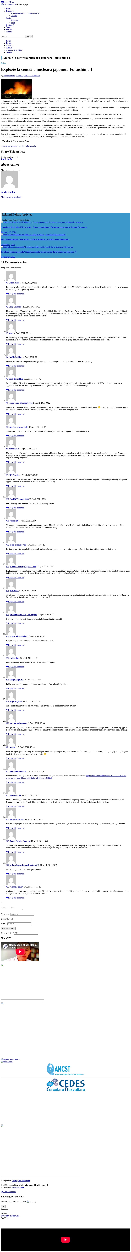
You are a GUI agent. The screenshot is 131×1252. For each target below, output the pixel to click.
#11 (7, 521)
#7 (7, 427)
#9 (7, 475)
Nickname (5, 914)
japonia (33, 146)
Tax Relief (14, 590)
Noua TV (10, 25)
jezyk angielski (16, 701)
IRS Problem (14, 475)
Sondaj (9, 52)
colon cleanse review (18, 545)
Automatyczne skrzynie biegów (23, 614)
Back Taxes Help (16, 379)
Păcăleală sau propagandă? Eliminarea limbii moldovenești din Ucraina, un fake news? (38, 252)
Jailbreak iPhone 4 (18, 771)
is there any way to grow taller (23, 566)
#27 (7, 887)
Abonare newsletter (14, 50)
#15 (7, 614)
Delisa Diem (14, 283)
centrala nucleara (8, 146)
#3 (7, 333)
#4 (7, 357)
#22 (7, 771)
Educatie (14, 20)
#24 (7, 819)
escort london (15, 795)
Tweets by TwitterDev (10, 1216)
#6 (7, 403)
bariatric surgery (17, 819)
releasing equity (16, 887)
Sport (8, 27)
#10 (7, 499)
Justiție (9, 32)
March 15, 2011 (22, 76)
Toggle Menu (8, 2)
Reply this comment (16, 294)
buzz (11, 333)
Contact (9, 45)
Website (4, 924)
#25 (7, 841)
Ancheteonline (9, 76)
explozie (18, 146)
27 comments (34, 76)
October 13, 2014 (8, 245)
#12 (7, 545)
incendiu (25, 146)
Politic (8, 9)
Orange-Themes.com (21, 1181)
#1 (7, 283)
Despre (9, 43)
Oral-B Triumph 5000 (19, 499)
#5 (7, 379)
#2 (7, 307)
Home (8, 41)
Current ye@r (7, 933)
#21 (7, 747)
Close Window (9, 1192)
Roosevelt (14, 521)
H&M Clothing (15, 357)
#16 (7, 636)
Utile (13, 22)
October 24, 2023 (8, 257)
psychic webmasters (18, 723)
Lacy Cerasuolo (15, 307)
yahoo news (14, 449)
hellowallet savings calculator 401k (25, 865)
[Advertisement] (47, 204)
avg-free (13, 747)
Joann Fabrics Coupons (20, 841)
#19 (7, 701)
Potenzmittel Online (18, 636)
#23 (7, 795)
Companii (25, 13)
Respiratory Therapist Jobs (20, 403)
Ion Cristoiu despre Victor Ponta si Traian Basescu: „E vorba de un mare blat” (35, 239)
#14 (7, 590)
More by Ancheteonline (10, 197)
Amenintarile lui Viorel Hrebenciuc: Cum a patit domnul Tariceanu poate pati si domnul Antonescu (44, 227)
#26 (7, 865)
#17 (7, 658)
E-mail (4, 919)
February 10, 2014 (8, 232)
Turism (14, 16)
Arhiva (9, 48)
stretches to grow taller (18, 427)
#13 (7, 566)
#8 (7, 449)
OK (3, 1206)
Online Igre (15, 658)
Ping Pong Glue (16, 680)
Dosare (9, 29)
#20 (7, 723)
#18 (7, 680)
